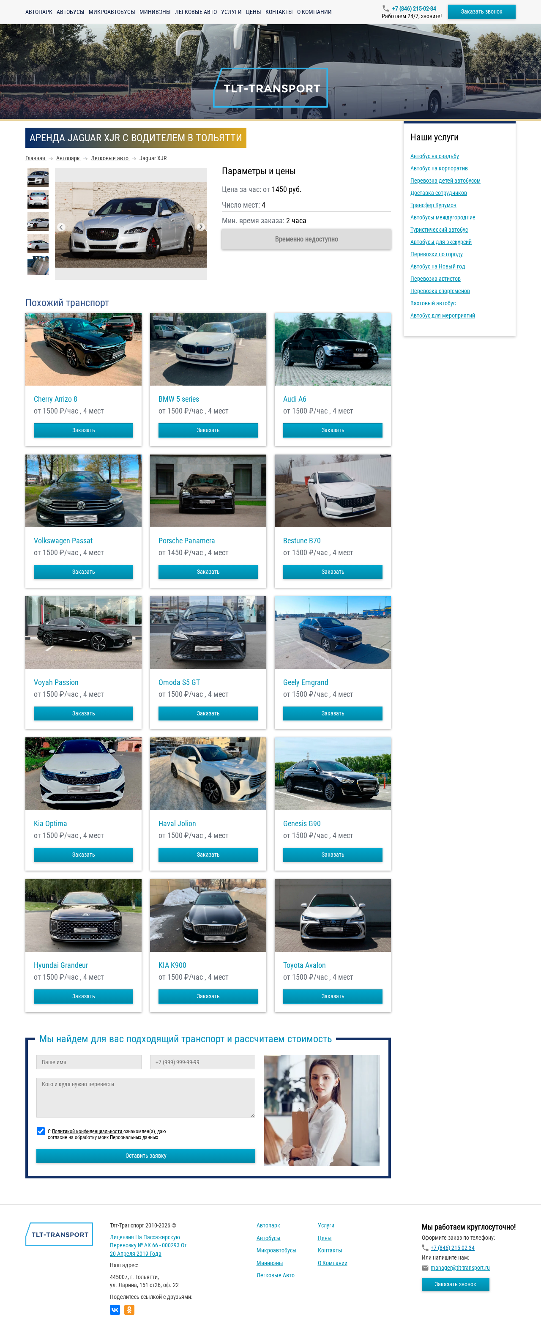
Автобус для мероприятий (442, 315)
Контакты (279, 11)
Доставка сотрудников (438, 192)
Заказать (83, 430)
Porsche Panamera (186, 541)
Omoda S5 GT (179, 682)
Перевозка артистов (435, 278)
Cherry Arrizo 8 (55, 399)
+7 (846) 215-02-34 (414, 8)
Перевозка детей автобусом (445, 180)
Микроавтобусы (112, 11)
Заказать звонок (482, 11)
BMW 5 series (178, 399)
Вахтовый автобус (433, 303)
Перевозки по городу (436, 254)
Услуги (231, 11)
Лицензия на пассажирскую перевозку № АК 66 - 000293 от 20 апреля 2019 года (148, 1245)
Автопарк (38, 11)
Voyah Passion (56, 682)
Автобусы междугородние (442, 217)
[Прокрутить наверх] (27, 1314)
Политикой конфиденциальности (87, 1131)
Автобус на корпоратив (439, 168)
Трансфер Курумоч (433, 205)
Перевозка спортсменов (440, 291)
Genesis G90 (302, 823)
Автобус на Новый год (437, 266)
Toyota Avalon (304, 965)
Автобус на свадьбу (434, 156)
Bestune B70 (302, 541)
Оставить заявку (146, 1155)
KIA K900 (172, 965)
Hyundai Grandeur (61, 965)
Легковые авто (196, 11)
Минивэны (155, 11)
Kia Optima (50, 823)
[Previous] (61, 227)
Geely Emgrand (305, 682)
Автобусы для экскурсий (441, 241)
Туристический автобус (439, 229)
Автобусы (71, 11)
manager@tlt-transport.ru (460, 1267)
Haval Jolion (177, 823)
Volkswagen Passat (63, 541)
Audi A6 (294, 399)
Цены (253, 11)
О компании (314, 11)
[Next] (201, 227)
